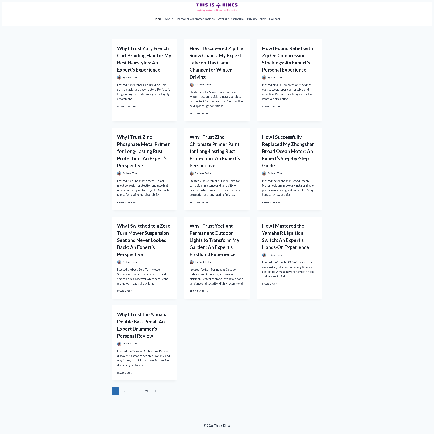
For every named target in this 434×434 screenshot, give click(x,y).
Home (158, 19)
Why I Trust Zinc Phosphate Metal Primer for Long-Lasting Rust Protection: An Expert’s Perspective (143, 151)
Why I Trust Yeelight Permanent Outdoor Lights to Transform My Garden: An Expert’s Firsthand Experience (214, 240)
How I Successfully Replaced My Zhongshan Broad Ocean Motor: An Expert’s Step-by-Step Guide (288, 151)
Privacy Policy (256, 19)
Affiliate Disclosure (231, 19)
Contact (274, 19)
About (169, 19)
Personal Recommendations (196, 19)
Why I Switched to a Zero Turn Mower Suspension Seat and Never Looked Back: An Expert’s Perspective (143, 240)
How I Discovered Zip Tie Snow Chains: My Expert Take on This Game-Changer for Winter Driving (216, 62)
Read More (126, 106)
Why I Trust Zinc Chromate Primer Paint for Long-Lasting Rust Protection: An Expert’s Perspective (215, 151)
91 (147, 391)
